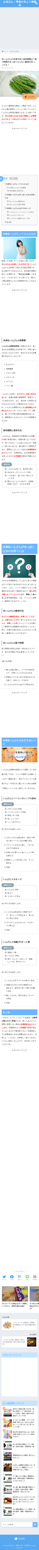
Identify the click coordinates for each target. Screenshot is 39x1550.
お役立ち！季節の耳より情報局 (19, 3)
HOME (21, 1538)
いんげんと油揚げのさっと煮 (18, 218)
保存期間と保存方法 (15, 191)
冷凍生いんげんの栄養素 (16, 188)
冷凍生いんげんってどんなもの (17, 184)
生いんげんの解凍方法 (16, 201)
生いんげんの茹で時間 (16, 204)
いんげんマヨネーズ (15, 215)
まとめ (8, 222)
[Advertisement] (19, 26)
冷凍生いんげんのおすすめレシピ (18, 208)
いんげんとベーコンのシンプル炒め (20, 212)
